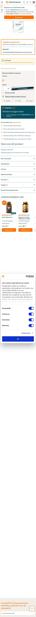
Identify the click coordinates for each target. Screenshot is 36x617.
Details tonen (26, 333)
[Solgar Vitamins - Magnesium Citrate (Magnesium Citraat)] (25, 207)
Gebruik (3, 169)
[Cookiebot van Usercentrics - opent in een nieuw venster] (26, 276)
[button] (9, 215)
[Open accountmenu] (27, 2)
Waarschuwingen (6, 174)
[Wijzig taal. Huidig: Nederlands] (34, 2)
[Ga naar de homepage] (13, 2)
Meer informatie (6, 158)
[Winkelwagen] (30, 2)
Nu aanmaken (19, 17)
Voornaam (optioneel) (8, 613)
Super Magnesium (7, 217)
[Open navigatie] (2, 2)
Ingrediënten (5, 164)
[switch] (31, 314)
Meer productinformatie (7, 68)
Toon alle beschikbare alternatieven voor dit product (17, 52)
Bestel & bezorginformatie (9, 190)
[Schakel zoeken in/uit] (24, 2)
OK (18, 339)
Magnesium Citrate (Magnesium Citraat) (24, 218)
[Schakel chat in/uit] (32, 608)
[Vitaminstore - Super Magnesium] (9, 207)
